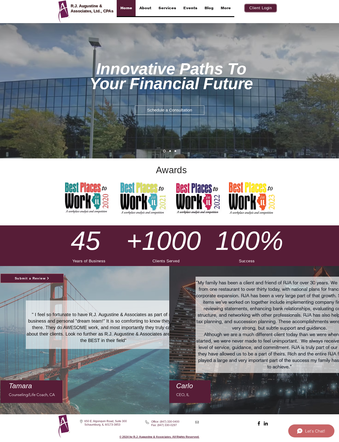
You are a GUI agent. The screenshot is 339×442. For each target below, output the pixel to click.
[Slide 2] (170, 151)
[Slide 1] (164, 151)
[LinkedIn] (266, 423)
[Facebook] (259, 423)
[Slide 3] (175, 151)
